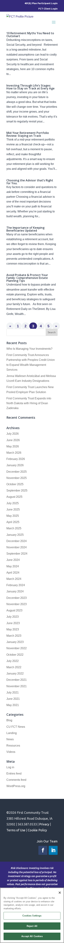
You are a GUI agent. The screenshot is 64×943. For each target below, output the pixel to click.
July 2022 (12, 660)
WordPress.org (15, 786)
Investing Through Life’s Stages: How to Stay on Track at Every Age (30, 87)
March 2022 (13, 667)
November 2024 (16, 547)
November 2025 (16, 477)
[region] (32, 915)
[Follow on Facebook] (42, 850)
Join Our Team (47, 841)
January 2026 (15, 465)
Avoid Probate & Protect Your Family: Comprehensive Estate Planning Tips (27, 278)
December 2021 (16, 679)
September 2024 (16, 553)
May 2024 (12, 566)
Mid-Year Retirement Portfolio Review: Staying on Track (27, 134)
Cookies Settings (31, 915)
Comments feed (16, 779)
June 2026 (13, 440)
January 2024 (15, 591)
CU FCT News (15, 726)
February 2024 (15, 585)
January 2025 (15, 534)
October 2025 (14, 484)
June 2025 (13, 509)
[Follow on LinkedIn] (53, 850)
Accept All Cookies (31, 936)
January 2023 (15, 641)
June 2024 (13, 559)
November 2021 (16, 686)
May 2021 (12, 705)
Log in (10, 767)
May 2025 (12, 515)
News (10, 739)
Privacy (44, 824)
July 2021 (12, 692)
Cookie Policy (37, 830)
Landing (11, 733)
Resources (13, 745)
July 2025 (12, 503)
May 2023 (12, 629)
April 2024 (12, 572)
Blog (9, 720)
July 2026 (12, 433)
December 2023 (16, 597)
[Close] (60, 893)
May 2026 (12, 446)
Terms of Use (15, 830)
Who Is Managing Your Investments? (29, 348)
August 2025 (14, 496)
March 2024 (13, 578)
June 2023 (13, 623)
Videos (10, 751)
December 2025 (16, 471)
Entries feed (14, 773)
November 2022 (16, 648)
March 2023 (13, 635)
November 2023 (16, 604)
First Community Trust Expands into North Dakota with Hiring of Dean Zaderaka (28, 403)
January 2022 (15, 673)
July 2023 (12, 616)
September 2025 (16, 490)
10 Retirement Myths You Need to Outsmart (30, 34)
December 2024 (16, 541)
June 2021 (13, 698)
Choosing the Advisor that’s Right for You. (29, 181)
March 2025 (13, 528)
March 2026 (13, 452)
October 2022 (14, 654)
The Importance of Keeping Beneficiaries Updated (25, 229)
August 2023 (14, 610)
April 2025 (12, 522)
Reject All (32, 926)
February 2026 (15, 458)
